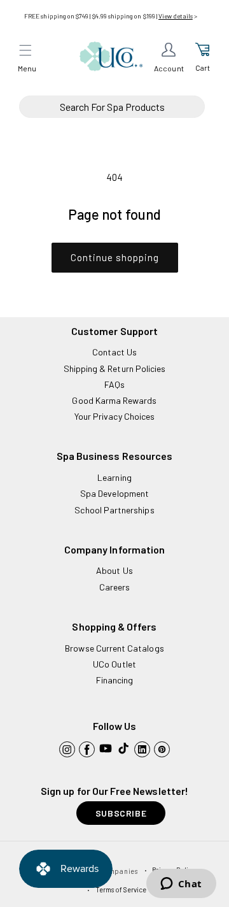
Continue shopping (115, 257)
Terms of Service (121, 889)
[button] (25, 50)
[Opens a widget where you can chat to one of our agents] (181, 885)
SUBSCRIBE (120, 813)
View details (175, 16)
